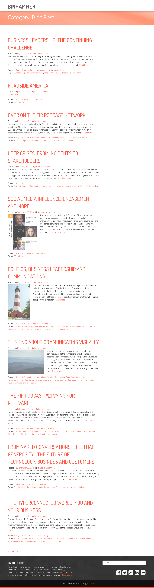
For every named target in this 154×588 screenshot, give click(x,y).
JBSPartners (90, 584)
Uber (96, 186)
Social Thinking (42, 484)
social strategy (88, 380)
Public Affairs (77, 73)
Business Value (27, 538)
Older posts (15, 551)
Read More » (67, 575)
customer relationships (71, 186)
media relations (14, 329)
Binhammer (21, 6)
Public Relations (71, 137)
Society (68, 329)
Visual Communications (33, 99)
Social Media (83, 137)
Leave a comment (44, 53)
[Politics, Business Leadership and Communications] (19, 301)
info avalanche (57, 380)
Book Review (19, 487)
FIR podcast (48, 140)
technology (38, 541)
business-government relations (33, 326)
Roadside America (28, 85)
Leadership (66, 73)
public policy (36, 329)
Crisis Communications (55, 70)
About (18, 484)
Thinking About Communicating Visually (53, 342)
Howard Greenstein (61, 431)
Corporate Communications (35, 70)
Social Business (30, 535)
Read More (84, 65)
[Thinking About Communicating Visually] (26, 361)
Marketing (91, 326)
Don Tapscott (62, 538)
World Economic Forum (52, 541)
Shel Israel (21, 490)
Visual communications (17, 383)
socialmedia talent (26, 541)
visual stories (32, 383)
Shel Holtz (58, 140)
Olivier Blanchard (89, 431)
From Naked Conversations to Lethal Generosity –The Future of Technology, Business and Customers (51, 454)
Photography (19, 102)
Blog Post (19, 70)
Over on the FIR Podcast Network (47, 115)
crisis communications (52, 73)
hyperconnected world (76, 538)
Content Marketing (21, 380)
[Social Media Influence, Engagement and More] (22, 231)
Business (17, 73)
